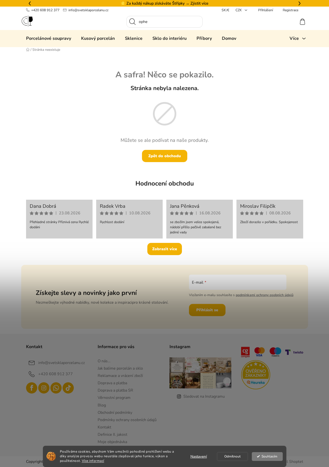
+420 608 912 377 (45, 10)
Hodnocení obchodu (164, 183)
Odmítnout (232, 456)
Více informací (93, 460)
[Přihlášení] (285, 22)
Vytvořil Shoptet (288, 461)
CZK (239, 10)
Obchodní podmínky (115, 412)
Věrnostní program (114, 397)
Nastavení (198, 456)
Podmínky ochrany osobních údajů (127, 420)
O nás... (104, 361)
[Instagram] (43, 388)
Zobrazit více (164, 249)
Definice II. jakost (112, 434)
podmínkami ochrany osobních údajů (264, 295)
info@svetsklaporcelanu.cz (88, 10)
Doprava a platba (112, 383)
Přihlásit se (207, 310)
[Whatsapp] (56, 388)
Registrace (290, 10)
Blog (102, 405)
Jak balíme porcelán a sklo (120, 368)
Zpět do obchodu (164, 156)
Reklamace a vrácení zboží (120, 375)
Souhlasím (269, 456)
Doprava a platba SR (115, 390)
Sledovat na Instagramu (204, 396)
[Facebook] (31, 388)
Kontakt (104, 427)
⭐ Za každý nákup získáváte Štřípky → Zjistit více (164, 3)
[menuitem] (48, 38)
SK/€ (225, 10)
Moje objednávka (112, 442)
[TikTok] (68, 388)
